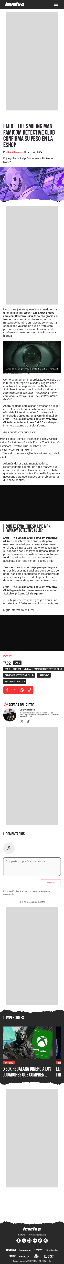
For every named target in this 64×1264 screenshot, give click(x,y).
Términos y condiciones (37, 1235)
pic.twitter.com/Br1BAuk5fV (16, 449)
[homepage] (15, 4)
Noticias (9, 1062)
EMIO (17, 663)
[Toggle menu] (56, 4)
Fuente (7, 655)
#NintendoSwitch (22, 442)
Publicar (51, 882)
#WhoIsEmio (7, 439)
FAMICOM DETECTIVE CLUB (19, 675)
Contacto (21, 1235)
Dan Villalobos (14, 152)
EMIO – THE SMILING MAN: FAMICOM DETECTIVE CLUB (34, 669)
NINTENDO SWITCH (15, 681)
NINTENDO (43, 675)
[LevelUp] (11, 1250)
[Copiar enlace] (29, 690)
